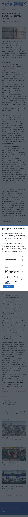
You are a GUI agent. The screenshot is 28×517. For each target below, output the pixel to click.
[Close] (24, 228)
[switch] (22, 260)
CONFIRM (8, 286)
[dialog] (14, 258)
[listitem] (14, 256)
